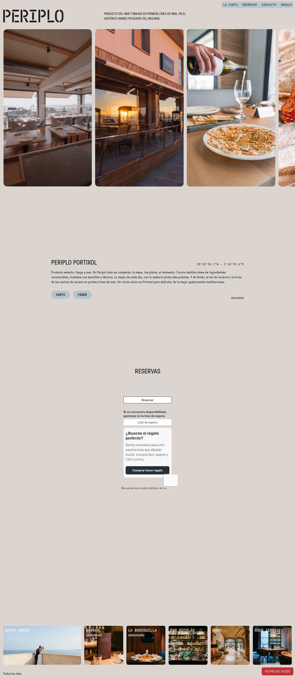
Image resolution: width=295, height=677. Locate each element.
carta (60, 294)
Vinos (82, 294)
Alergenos (237, 297)
